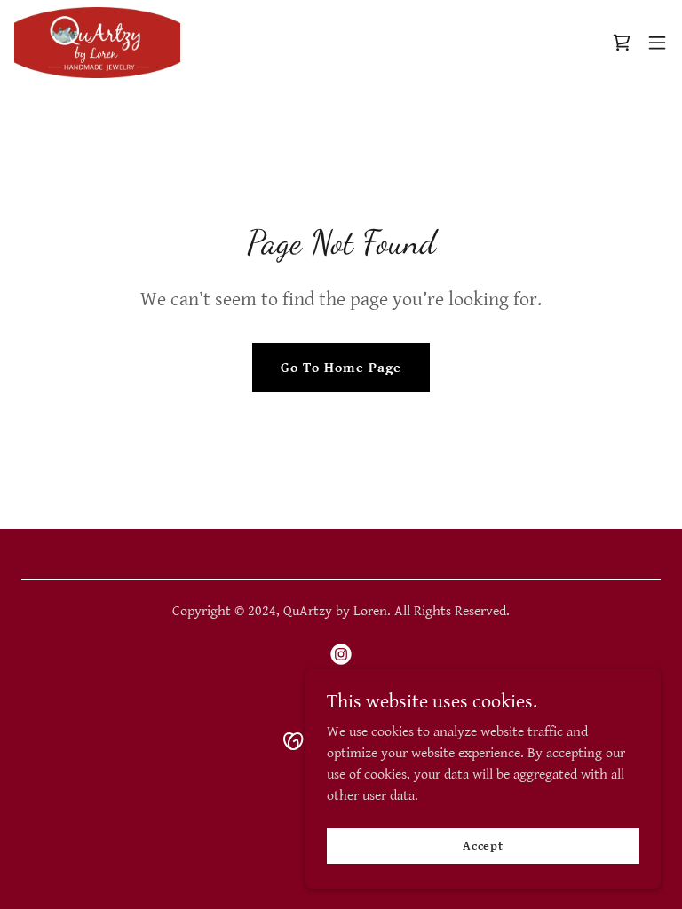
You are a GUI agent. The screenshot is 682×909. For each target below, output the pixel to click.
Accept (483, 845)
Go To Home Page (341, 368)
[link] (97, 42)
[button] (657, 42)
